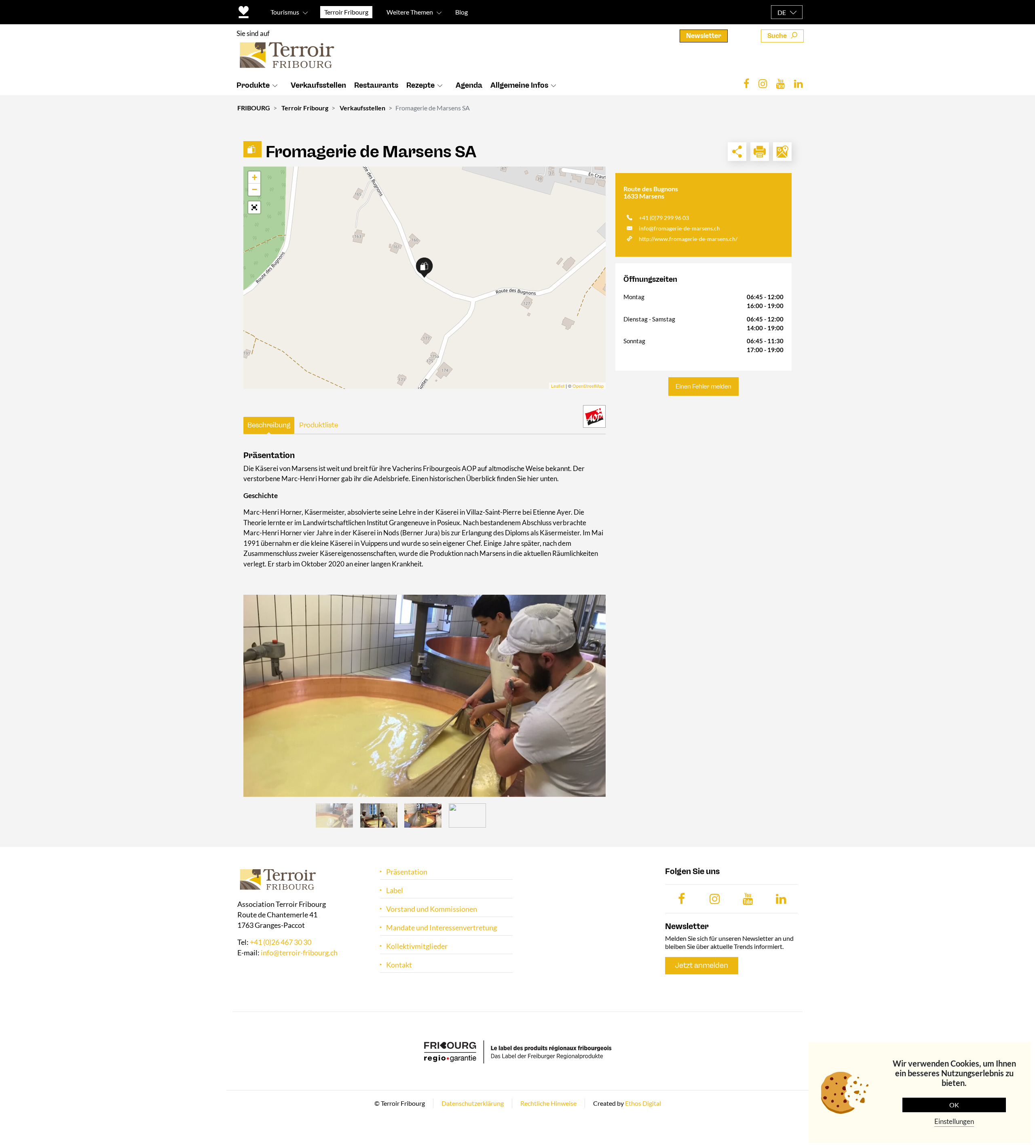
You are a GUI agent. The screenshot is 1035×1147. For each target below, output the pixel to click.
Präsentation (406, 872)
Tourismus (284, 12)
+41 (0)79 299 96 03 (664, 217)
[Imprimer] (759, 151)
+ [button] (254, 177)
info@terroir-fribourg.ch (299, 952)
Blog (461, 12)
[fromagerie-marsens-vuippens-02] (424, 696)
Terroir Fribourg (304, 108)
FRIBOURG (253, 108)
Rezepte (420, 85)
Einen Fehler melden (703, 386)
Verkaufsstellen (318, 85)
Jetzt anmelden (701, 965)
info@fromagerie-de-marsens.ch (679, 228)
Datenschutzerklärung (472, 1103)
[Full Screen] (254, 207)
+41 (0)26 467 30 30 (280, 942)
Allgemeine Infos (519, 85)
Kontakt (399, 965)
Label (394, 890)
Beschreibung (268, 425)
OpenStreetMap (588, 385)
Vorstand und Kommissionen (431, 909)
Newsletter (703, 36)
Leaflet (557, 385)
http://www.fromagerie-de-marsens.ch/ (688, 238)
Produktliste (318, 425)
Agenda (469, 85)
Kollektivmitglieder (417, 946)
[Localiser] (782, 151)
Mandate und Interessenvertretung (441, 927)
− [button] (254, 189)
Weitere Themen (410, 12)
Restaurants (376, 85)
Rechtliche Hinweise (548, 1103)
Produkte (253, 85)
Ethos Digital (643, 1103)
